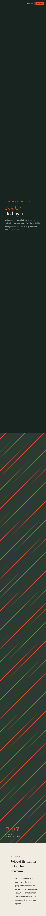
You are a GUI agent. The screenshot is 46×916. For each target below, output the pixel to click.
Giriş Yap (30, 3)
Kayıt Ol (40, 3)
